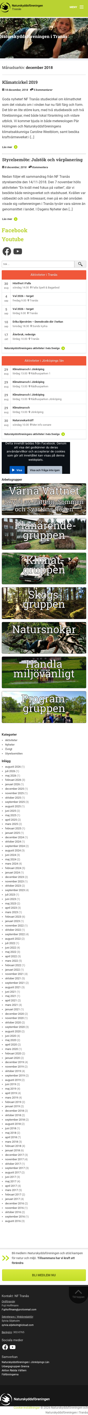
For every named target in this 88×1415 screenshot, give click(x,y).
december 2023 (14, 877)
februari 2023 (13, 916)
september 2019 (15, 1075)
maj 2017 (10, 1181)
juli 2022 (10, 943)
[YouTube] (18, 251)
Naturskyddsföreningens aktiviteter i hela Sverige (32, 348)
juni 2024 (10, 855)
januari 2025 (12, 832)
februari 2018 (13, 1146)
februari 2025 (13, 828)
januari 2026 (12, 784)
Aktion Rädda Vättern (14, 1370)
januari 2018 (12, 1150)
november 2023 (14, 881)
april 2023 (11, 907)
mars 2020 (11, 1049)
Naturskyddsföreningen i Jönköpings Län (25, 1362)
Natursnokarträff (23, 420)
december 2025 (14, 788)
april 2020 (11, 1044)
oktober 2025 (13, 797)
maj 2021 (10, 996)
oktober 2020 (13, 1022)
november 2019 (14, 1066)
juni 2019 (10, 1084)
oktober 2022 (13, 929)
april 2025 (11, 819)
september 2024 (15, 846)
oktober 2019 (13, 1071)
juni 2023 (10, 899)
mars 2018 (11, 1141)
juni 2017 (10, 1176)
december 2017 (14, 1154)
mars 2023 (11, 912)
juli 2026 (10, 771)
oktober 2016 (13, 1212)
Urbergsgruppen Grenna (15, 1366)
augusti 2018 (13, 1123)
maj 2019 (10, 1088)
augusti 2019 (13, 1080)
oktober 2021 (13, 978)
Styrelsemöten (14, 753)
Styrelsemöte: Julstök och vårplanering (42, 159)
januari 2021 (12, 1009)
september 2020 (15, 1027)
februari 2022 (13, 965)
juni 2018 (10, 1128)
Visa (19, 470)
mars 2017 (11, 1190)
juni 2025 (10, 810)
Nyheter (10, 744)
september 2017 (15, 1168)
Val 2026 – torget (23, 296)
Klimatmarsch (21, 407)
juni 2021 (10, 991)
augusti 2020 (13, 1031)
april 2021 (11, 1000)
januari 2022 (12, 969)
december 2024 (14, 837)
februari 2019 (13, 1102)
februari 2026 (13, 779)
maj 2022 (10, 951)
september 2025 (15, 801)
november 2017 (14, 1159)
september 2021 (15, 982)
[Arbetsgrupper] (44, 499)
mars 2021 (11, 1004)
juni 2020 (10, 1035)
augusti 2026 (13, 766)
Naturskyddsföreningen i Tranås (33, 36)
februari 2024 (13, 868)
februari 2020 (13, 1053)
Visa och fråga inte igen (45, 470)
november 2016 (14, 1207)
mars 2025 (11, 824)
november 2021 (14, 974)
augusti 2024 (13, 850)
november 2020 (14, 1018)
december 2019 (14, 1062)
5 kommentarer (43, 89)
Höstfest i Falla (22, 283)
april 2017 (11, 1185)
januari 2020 (12, 1058)
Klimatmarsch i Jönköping (28, 369)
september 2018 (15, 1119)
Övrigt (8, 749)
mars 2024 (11, 863)
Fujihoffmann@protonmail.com (19, 1309)
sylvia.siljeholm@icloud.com (18, 1325)
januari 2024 (12, 872)
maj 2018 (10, 1132)
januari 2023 (12, 921)
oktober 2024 (13, 841)
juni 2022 (10, 947)
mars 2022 (11, 960)
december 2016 (14, 1203)
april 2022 (11, 956)
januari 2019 (12, 1106)
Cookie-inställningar (27, 1407)
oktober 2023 (13, 885)
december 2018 (14, 1110)
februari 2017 (13, 1194)
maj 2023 (10, 903)
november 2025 (14, 793)
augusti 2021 (13, 987)
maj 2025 (10, 815)
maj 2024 (10, 859)
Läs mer (7, 147)
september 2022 (15, 934)
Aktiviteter (11, 740)
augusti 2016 (13, 1221)
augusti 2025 (13, 806)
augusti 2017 (13, 1172)
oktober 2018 (13, 1115)
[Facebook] (7, 251)
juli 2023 (10, 894)
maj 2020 (10, 1040)
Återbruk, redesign (24, 334)
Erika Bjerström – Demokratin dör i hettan (38, 321)
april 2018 (11, 1137)
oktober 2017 (13, 1163)
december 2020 (14, 1013)
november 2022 (14, 925)
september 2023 (15, 890)
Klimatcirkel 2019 (20, 82)
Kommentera (40, 167)
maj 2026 (10, 775)
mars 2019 (11, 1097)
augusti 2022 (13, 938)
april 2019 (11, 1093)
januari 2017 (12, 1199)
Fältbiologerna (10, 1374)
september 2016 (15, 1216)
